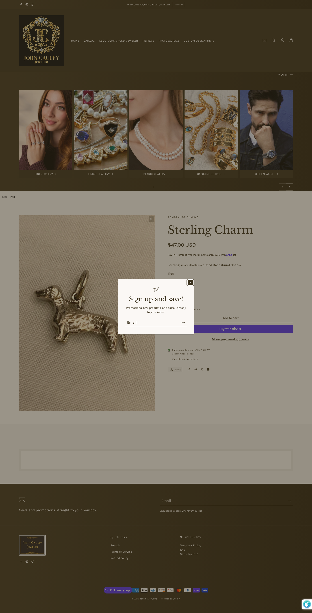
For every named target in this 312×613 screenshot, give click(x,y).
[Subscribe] (183, 322)
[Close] (190, 282)
